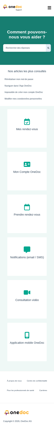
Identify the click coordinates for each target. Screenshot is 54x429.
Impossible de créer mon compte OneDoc (24, 92)
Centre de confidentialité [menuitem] (37, 381)
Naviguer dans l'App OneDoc (18, 86)
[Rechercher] (48, 48)
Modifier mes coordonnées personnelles (23, 99)
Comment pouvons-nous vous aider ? (27, 34)
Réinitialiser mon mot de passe (19, 79)
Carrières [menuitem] (43, 390)
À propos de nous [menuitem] (14, 381)
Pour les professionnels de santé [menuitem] (20, 390)
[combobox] (24, 48)
